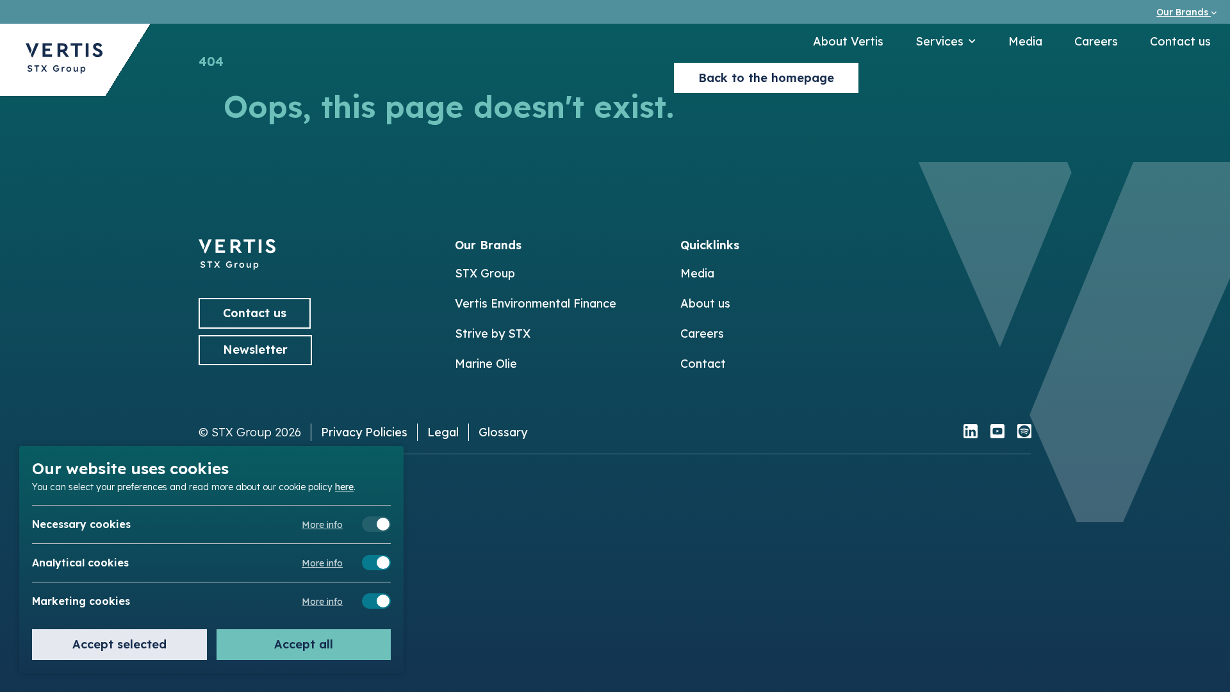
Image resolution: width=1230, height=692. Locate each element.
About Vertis (848, 41)
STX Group (485, 273)
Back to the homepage (766, 77)
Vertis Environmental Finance (535, 303)
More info (322, 525)
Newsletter (255, 349)
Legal (443, 432)
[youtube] (997, 432)
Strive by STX (492, 333)
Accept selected (119, 644)
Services (939, 41)
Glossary (503, 432)
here (344, 486)
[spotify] (1024, 432)
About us (705, 303)
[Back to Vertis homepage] (64, 60)
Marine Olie (486, 363)
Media (1025, 41)
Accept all (303, 644)
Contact (703, 363)
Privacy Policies (364, 432)
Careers (1096, 41)
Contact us (1180, 41)
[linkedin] (971, 432)
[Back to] (237, 265)
